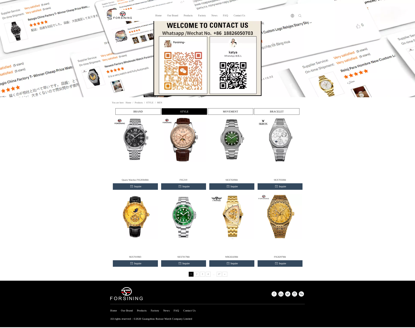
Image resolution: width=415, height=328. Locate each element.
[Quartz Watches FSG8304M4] (135, 139)
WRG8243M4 (231, 257)
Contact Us (239, 15)
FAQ (225, 15)
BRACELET (277, 111)
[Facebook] (274, 294)
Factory (202, 15)
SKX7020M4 (231, 180)
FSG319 (183, 180)
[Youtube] (294, 294)
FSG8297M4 (280, 257)
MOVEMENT (230, 111)
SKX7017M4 (183, 257)
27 (219, 274)
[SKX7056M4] (280, 139)
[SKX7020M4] (231, 139)
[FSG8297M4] (280, 216)
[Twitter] (287, 294)
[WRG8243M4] (231, 216)
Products (188, 15)
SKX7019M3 (135, 257)
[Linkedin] (281, 294)
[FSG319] (183, 139)
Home (158, 15)
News (214, 15)
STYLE (184, 111)
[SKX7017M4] (183, 216)
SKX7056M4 (280, 180)
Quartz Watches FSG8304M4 (135, 180)
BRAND (138, 111)
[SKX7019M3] (135, 216)
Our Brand (172, 15)
